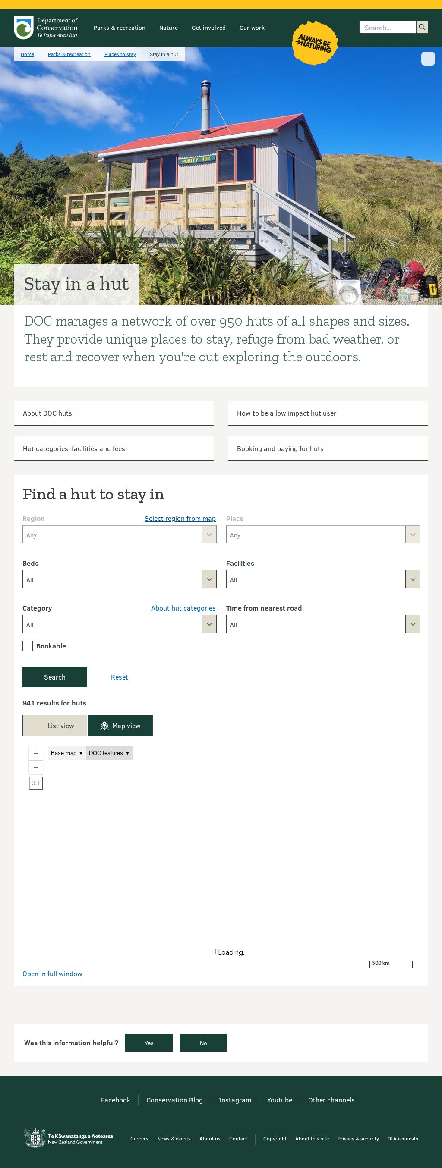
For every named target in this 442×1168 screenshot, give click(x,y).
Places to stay (120, 53)
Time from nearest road (264, 607)
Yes (149, 1043)
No (203, 1043)
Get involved (209, 27)
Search (55, 676)
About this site (312, 1138)
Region (33, 518)
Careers (139, 1138)
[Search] (422, 27)
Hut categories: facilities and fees (74, 448)
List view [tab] (60, 725)
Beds (30, 562)
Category (37, 607)
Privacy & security (358, 1138)
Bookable (51, 645)
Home (27, 53)
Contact (238, 1138)
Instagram (235, 1099)
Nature (168, 27)
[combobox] (119, 579)
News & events (174, 1138)
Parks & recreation (119, 27)
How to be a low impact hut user (286, 412)
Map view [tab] (126, 725)
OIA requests (403, 1138)
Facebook (115, 1099)
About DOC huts (47, 412)
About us (210, 1138)
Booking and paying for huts (280, 448)
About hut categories (183, 607)
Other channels (331, 1099)
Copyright (275, 1138)
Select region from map (180, 518)
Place (234, 518)
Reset (119, 676)
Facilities (240, 562)
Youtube (279, 1099)
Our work (252, 27)
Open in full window (52, 973)
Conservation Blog (174, 1099)
